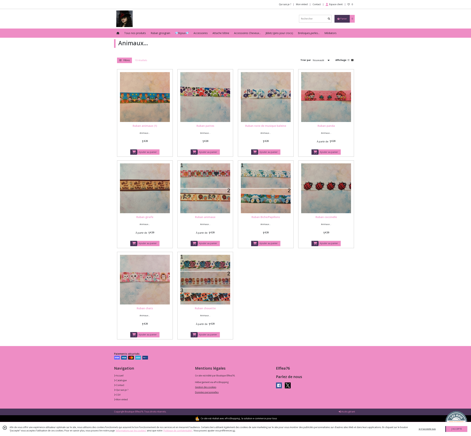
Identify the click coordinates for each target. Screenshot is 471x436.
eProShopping (232, 418)
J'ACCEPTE (456, 428)
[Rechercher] (329, 18)
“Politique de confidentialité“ (177, 430)
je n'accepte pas (427, 428)
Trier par (305, 60)
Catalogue (121, 380)
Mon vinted (122, 399)
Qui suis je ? (122, 389)
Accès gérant (348, 411)
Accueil (119, 375)
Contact (317, 4)
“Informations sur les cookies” (130, 430)
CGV (118, 394)
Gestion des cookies (205, 387)
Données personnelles (207, 392)
